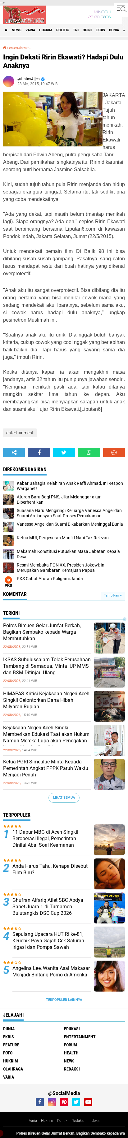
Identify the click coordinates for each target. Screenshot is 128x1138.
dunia (114, 30)
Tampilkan (112, 595)
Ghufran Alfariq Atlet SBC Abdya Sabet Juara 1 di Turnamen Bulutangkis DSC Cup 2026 (47, 906)
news (16, 30)
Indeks (94, 1120)
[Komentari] (114, 452)
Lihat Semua (64, 798)
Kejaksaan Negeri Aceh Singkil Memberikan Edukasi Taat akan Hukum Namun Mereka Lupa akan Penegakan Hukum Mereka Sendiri (46, 737)
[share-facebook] (39, 452)
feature (11, 1044)
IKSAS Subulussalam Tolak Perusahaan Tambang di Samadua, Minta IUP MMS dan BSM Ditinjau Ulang (47, 666)
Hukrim (47, 1120)
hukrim (45, 30)
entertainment (20, 48)
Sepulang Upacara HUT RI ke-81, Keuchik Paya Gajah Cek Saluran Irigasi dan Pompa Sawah (48, 940)
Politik (62, 1120)
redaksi (72, 1068)
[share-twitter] (64, 452)
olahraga (13, 1068)
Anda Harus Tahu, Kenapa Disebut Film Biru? (50, 869)
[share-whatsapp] (89, 452)
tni (76, 30)
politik (62, 30)
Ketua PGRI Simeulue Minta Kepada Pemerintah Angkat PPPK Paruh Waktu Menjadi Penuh (45, 768)
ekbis (100, 30)
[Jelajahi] (121, 8)
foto (7, 1052)
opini (87, 30)
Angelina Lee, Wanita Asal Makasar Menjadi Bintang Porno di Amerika (51, 971)
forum (70, 1044)
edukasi (72, 1028)
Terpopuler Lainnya (64, 1000)
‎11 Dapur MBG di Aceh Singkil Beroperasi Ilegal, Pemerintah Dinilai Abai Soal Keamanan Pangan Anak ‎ (45, 841)
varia (30, 30)
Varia (33, 1120)
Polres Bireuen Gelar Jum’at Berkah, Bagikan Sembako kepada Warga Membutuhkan (42, 632)
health (71, 1052)
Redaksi (78, 1120)
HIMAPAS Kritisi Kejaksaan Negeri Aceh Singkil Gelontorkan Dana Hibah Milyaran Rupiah (46, 700)
